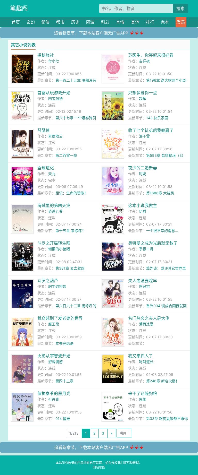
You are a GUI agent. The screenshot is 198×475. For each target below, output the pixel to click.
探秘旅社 (45, 55)
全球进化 (45, 167)
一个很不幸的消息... (162, 230)
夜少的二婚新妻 (142, 167)
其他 (135, 22)
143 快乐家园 (157, 118)
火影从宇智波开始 (53, 355)
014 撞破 (62, 418)
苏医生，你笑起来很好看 (151, 55)
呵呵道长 (146, 361)
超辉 (142, 98)
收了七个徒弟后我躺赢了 (151, 130)
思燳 (142, 399)
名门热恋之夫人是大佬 (148, 318)
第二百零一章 (66, 155)
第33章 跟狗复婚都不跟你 (167, 418)
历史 (75, 22)
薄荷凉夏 (146, 324)
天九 (51, 173)
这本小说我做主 (142, 205)
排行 (150, 22)
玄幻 (31, 22)
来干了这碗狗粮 (142, 393)
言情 (120, 22)
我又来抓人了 (140, 355)
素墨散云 (55, 136)
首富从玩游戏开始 (53, 92)
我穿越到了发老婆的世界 (60, 318)
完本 (165, 22)
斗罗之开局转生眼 (53, 243)
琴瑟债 (43, 130)
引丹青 (53, 399)
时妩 (142, 173)
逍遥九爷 (55, 211)
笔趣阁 (19, 8)
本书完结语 (64, 343)
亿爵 (142, 211)
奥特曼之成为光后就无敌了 (153, 243)
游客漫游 (55, 361)
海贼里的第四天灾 (53, 205)
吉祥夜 (144, 61)
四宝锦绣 (55, 98)
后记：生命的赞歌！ (71, 193)
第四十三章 (64, 381)
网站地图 (99, 467)
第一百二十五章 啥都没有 (75, 80)
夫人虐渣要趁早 (142, 280)
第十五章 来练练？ (70, 230)
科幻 (105, 22)
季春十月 (146, 249)
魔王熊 (53, 324)
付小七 (53, 61)
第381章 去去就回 (70, 268)
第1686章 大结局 (160, 193)
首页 (16, 22)
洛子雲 (144, 136)
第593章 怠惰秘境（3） (165, 155)
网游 (90, 22)
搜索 (180, 8)
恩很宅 (144, 286)
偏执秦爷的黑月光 (53, 393)
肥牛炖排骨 (57, 286)
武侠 (45, 22)
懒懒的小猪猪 (59, 249)
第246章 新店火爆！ (162, 381)
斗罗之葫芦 (47, 280)
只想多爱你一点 (142, 92)
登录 (181, 22)
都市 (60, 22)
